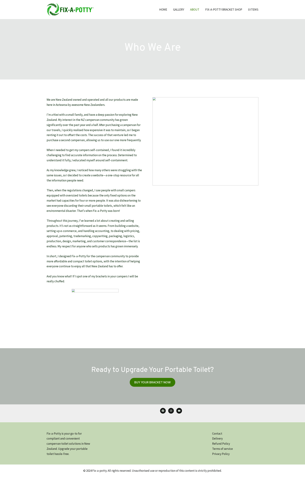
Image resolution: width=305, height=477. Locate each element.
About (194, 9)
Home (163, 9)
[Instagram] (171, 411)
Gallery (178, 9)
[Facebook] (163, 411)
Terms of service (222, 449)
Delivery (217, 438)
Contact (217, 433)
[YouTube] (179, 411)
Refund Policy (221, 444)
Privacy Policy (221, 454)
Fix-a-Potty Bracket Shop (223, 9)
